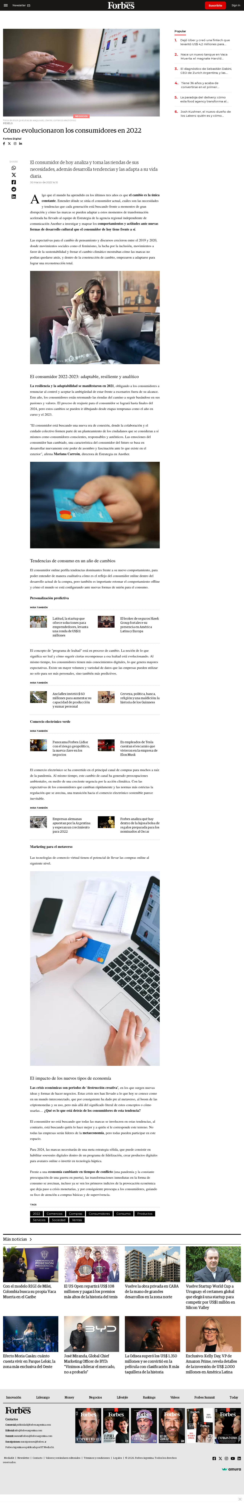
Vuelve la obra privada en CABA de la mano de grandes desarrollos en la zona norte (152, 1291)
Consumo (123, 1213)
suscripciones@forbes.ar (33, 1442)
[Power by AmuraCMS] (231, 1469)
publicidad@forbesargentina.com (33, 1425)
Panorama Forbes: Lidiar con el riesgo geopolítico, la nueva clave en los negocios (71, 749)
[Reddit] (13, 189)
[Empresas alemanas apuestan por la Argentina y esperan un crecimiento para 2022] (38, 822)
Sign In (236, 5)
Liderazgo (43, 1397)
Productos (144, 1213)
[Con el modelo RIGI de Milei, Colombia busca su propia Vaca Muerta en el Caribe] (30, 1264)
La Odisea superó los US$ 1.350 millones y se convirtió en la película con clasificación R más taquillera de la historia (152, 1364)
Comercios (54, 1213)
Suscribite (215, 5)
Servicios (39, 1220)
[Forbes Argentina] (122, 5)
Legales (117, 1458)
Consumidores (99, 1213)
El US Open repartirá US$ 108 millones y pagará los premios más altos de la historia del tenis (91, 1291)
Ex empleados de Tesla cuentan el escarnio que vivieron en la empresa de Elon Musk (138, 749)
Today (234, 1397)
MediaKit (9, 1458)
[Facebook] (13, 182)
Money (69, 1397)
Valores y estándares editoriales (63, 1458)
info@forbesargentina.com (28, 1430)
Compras (75, 1213)
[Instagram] (226, 1459)
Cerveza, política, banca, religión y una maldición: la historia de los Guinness (140, 698)
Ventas (77, 1220)
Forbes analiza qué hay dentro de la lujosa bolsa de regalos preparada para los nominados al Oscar (140, 825)
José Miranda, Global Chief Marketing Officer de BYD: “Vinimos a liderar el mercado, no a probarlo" (89, 1364)
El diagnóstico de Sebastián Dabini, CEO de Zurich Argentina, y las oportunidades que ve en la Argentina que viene (206, 71)
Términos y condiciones (97, 1458)
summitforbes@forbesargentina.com (33, 1436)
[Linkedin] (13, 196)
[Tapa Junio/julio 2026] (88, 1426)
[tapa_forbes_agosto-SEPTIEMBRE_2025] (227, 1426)
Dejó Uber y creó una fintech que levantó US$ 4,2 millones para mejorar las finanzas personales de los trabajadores (205, 42)
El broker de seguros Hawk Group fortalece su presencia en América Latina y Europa (139, 625)
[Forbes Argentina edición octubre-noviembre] (200, 1426)
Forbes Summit (204, 1397)
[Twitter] (13, 175)
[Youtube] (233, 1459)
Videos (175, 1397)
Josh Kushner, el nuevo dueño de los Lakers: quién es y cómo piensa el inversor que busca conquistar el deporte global (206, 114)
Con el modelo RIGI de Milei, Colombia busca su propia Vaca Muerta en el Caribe (29, 1291)
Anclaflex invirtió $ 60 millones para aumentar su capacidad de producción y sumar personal (72, 700)
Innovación (13, 1397)
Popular (180, 31)
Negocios (95, 1397)
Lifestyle (122, 1397)
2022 (36, 1213)
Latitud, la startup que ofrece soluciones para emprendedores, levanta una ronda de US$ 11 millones (70, 627)
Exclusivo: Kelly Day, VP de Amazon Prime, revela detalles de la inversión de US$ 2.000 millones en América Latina (211, 1364)
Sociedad (58, 1220)
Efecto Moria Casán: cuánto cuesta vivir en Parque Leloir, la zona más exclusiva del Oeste (29, 1361)
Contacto (38, 1458)
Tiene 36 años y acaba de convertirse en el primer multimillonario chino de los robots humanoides (201, 85)
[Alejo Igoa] (144, 1426)
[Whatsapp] (13, 168)
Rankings (149, 1397)
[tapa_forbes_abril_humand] (116, 1426)
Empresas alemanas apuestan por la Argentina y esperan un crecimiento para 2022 (71, 825)
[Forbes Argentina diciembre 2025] (172, 1426)
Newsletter (23, 1458)
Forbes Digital (12, 138)
